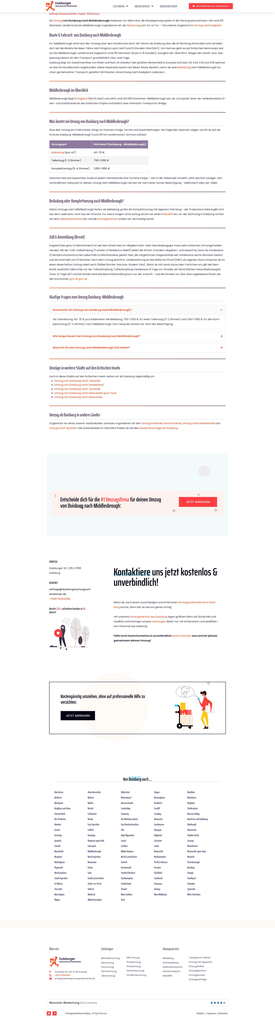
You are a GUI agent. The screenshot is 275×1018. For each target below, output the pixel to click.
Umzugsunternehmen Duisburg (79, 1013)
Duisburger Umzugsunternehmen (63, 14)
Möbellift (167, 214)
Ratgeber (200, 1013)
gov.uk (73, 279)
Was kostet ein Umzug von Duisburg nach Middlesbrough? (92, 310)
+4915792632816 (59, 599)
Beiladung (183, 67)
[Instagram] (55, 1013)
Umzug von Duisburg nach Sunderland (78, 385)
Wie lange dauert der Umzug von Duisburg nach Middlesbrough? (96, 336)
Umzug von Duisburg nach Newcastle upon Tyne (85, 393)
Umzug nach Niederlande (199, 423)
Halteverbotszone (71, 219)
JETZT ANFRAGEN (78, 716)
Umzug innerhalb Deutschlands (161, 423)
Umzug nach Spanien (63, 428)
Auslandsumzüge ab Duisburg (158, 428)
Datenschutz (223, 1013)
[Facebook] (49, 1013)
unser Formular (181, 636)
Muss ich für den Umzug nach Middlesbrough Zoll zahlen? (91, 347)
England (81, 14)
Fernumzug (133, 25)
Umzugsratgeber (168, 6)
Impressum (211, 1013)
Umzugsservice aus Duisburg (148, 616)
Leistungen (118, 6)
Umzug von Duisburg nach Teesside (77, 381)
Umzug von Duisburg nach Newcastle (78, 397)
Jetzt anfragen (198, 502)
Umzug (57, 20)
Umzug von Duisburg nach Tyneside (77, 389)
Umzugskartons (108, 219)
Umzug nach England (207, 25)
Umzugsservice (142, 6)
